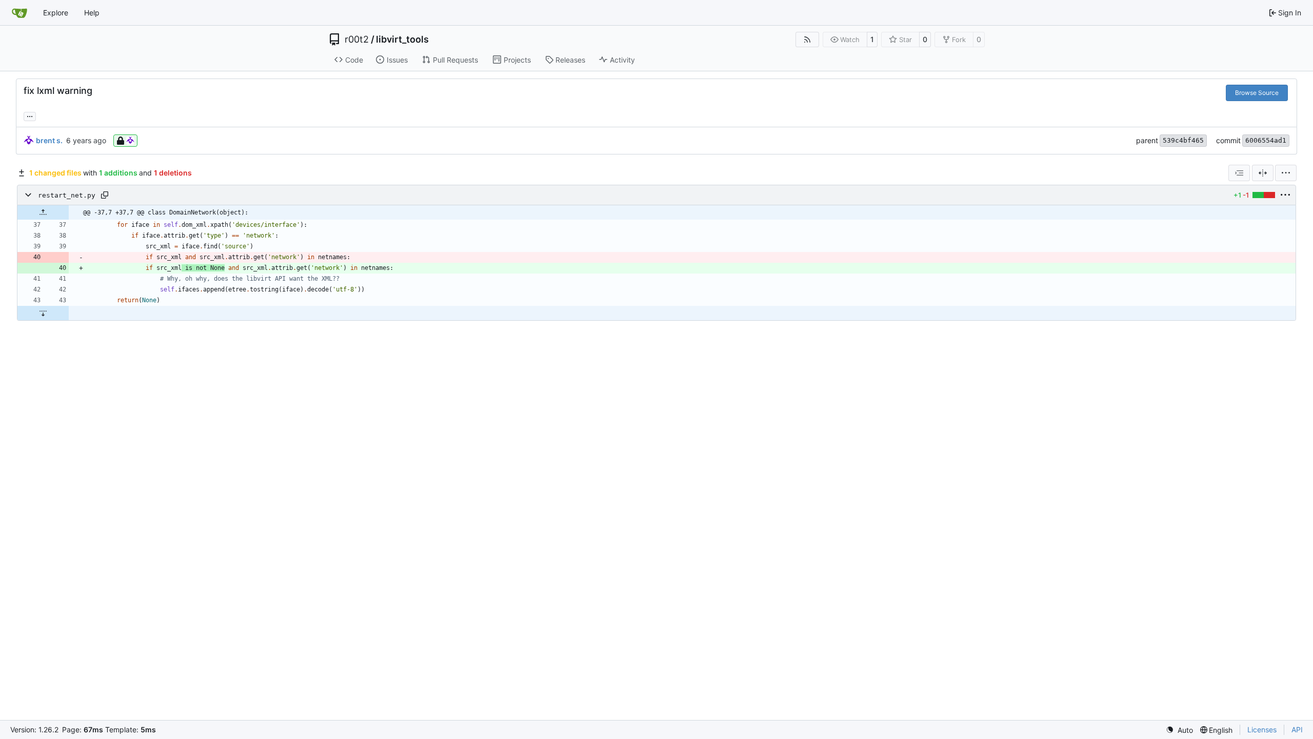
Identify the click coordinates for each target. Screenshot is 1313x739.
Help (92, 12)
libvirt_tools (402, 39)
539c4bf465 (1183, 140)
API (1297, 729)
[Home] (19, 13)
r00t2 (357, 39)
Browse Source (1257, 92)
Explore (55, 12)
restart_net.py (66, 195)
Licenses (1262, 729)
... (30, 115)
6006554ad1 (1265, 140)
